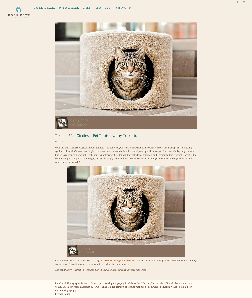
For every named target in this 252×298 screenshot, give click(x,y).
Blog (99, 8)
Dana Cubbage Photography (120, 260)
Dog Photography (44, 8)
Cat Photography (69, 8)
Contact (121, 8)
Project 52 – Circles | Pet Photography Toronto (96, 135)
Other (86, 8)
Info (107, 8)
